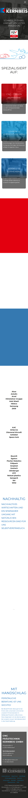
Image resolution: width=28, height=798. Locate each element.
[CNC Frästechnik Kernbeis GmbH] (11, 5)
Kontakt (13, 780)
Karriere (19, 778)
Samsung (14, 406)
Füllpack (14, 463)
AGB (18, 782)
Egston (14, 458)
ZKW (14, 408)
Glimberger (14, 471)
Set (14, 480)
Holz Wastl (14, 401)
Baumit (14, 456)
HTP (14, 473)
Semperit (14, 478)
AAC (14, 427)
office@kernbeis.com (11, 759)
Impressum (20, 780)
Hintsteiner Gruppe (14, 399)
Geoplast (14, 466)
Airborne (14, 430)
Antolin (14, 394)
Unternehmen (6, 776)
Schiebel (14, 435)
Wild (14, 483)
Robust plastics (14, 475)
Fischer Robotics (14, 461)
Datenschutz (11, 782)
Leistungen (6, 780)
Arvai (14, 396)
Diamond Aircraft (14, 432)
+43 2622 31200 (9, 762)
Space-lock (14, 437)
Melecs (14, 404)
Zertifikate (22, 776)
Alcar (14, 391)
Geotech (14, 468)
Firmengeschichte (10, 778)
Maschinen (14, 776)
